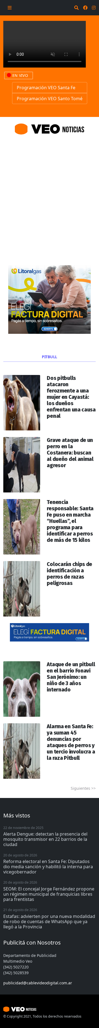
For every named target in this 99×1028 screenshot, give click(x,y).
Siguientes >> (83, 788)
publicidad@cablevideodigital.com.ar (37, 982)
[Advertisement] (49, 193)
